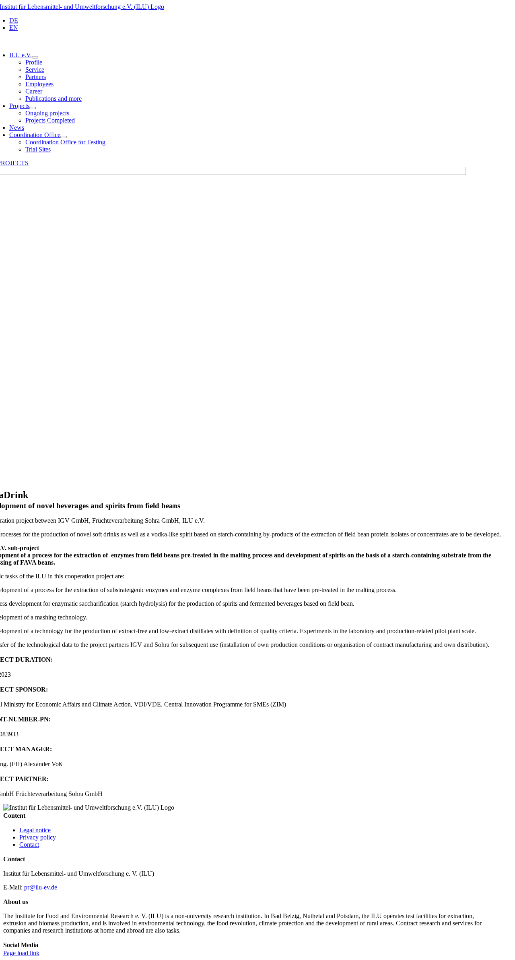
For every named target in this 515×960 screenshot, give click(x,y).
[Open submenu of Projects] (32, 108)
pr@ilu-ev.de (40, 887)
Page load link (21, 953)
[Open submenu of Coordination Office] (63, 137)
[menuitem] (13, 20)
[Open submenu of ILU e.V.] (35, 57)
